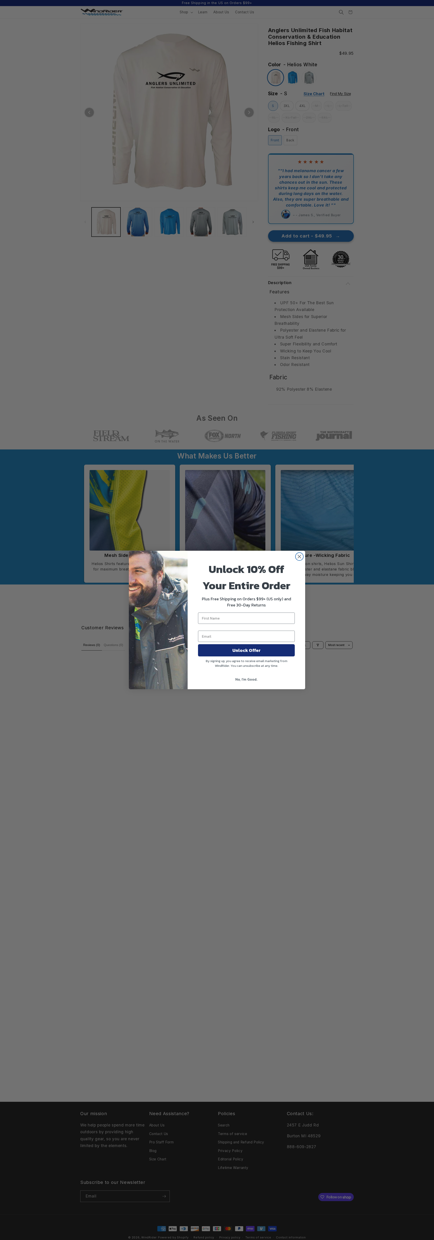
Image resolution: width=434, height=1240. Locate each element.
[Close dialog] (299, 557)
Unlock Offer (246, 650)
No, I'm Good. (246, 679)
